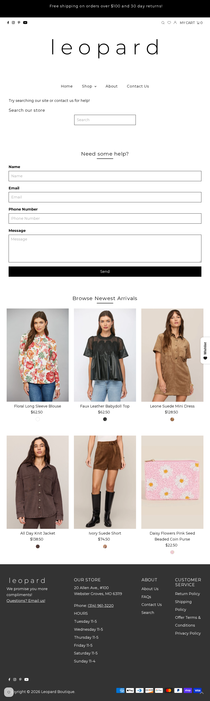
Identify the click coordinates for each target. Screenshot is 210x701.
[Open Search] (163, 23)
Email (14, 188)
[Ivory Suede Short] (105, 482)
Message (17, 230)
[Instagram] (13, 23)
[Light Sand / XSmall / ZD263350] (172, 419)
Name (14, 167)
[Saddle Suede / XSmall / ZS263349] (105, 546)
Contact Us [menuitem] (138, 86)
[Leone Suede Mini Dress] (172, 355)
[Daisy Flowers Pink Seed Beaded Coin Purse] (172, 482)
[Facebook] (8, 23)
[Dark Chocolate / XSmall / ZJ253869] (38, 546)
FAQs (146, 597)
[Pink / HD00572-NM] (172, 552)
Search (148, 612)
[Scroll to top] (202, 693)
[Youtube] (25, 23)
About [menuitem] (112, 86)
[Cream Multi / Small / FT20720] (38, 419)
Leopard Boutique (57, 692)
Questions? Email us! (26, 601)
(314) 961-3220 (101, 605)
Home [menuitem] (67, 86)
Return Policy (187, 594)
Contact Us (152, 604)
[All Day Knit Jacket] (38, 482)
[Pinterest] (19, 23)
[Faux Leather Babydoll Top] (105, 355)
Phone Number (23, 209)
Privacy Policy (188, 633)
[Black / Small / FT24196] (105, 419)
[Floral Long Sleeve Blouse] (38, 355)
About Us (150, 589)
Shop (88, 86)
